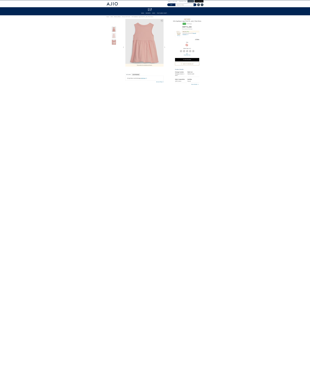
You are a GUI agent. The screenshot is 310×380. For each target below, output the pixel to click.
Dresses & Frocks (126, 16)
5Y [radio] (190, 51)
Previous (123, 47)
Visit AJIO (190, 1)
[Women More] (151, 13)
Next (164, 47)
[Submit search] (195, 4)
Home (108, 16)
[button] (198, 4)
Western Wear (117, 16)
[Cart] (202, 4)
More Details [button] (194, 84)
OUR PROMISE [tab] (136, 74)
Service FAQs (159, 82)
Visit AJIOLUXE (199, 1)
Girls (112, 16)
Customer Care (182, 1)
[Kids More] (156, 13)
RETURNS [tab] (128, 74)
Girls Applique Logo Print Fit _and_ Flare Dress (142, 16)
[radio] (187, 46)
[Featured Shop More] (168, 13)
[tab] (114, 30)
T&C (178, 35)
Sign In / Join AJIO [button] (172, 1)
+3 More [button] (197, 39)
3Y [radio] (184, 51)
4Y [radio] (187, 51)
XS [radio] (193, 51)
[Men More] (145, 13)
